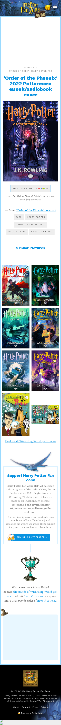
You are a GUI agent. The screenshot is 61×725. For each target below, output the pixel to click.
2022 (19, 217)
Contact (26, 707)
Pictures (29, 67)
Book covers (17, 232)
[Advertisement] (30, 40)
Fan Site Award (46, 701)
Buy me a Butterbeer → (29, 537)
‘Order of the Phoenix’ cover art (30, 71)
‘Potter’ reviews (33, 596)
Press (35, 707)
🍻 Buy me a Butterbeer (30, 713)
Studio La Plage (42, 232)
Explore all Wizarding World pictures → (30, 441)
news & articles (46, 600)
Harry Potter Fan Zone (38, 691)
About (16, 707)
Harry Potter (36, 217)
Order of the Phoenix (30, 225)
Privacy (44, 707)
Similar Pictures (30, 248)
